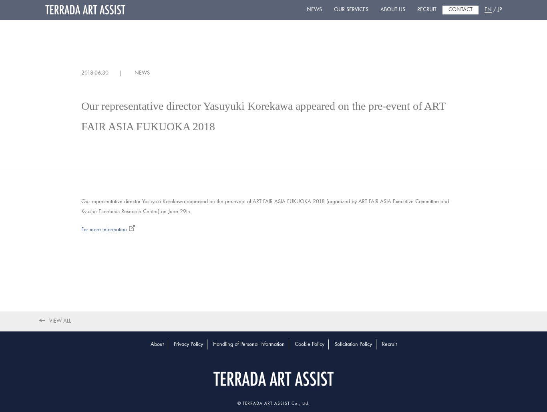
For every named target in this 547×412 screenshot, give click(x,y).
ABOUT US (392, 9)
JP (500, 9)
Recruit (389, 344)
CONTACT (460, 9)
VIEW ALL (60, 321)
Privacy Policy (188, 344)
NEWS (314, 9)
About (157, 344)
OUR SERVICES (351, 9)
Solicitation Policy (353, 344)
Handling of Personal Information (249, 344)
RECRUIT (426, 9)
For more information (104, 229)
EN (488, 9)
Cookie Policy (309, 344)
